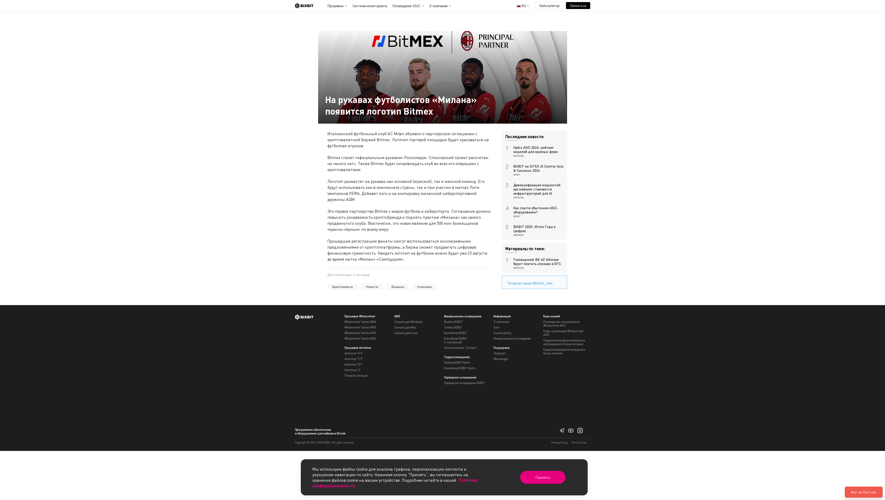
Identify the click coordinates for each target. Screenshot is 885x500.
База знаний (551, 316)
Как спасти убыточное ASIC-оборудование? (535, 210)
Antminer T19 (353, 359)
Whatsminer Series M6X (360, 322)
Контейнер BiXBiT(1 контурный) (455, 340)
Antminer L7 (352, 370)
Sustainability (502, 333)
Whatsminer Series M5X (360, 327)
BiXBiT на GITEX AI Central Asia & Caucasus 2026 (538, 168)
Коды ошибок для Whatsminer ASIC (563, 333)
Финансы (397, 287)
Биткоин (518, 155)
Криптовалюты (342, 287)
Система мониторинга (370, 6)
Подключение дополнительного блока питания (564, 351)
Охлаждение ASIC (406, 6)
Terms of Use (579, 442)
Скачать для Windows (408, 322)
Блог (497, 327)
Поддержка (501, 348)
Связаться (578, 5)
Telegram (500, 353)
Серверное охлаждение (460, 377)
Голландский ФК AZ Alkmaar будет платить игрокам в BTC (537, 261)
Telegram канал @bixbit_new (530, 283)
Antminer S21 (353, 364)
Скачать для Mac (405, 327)
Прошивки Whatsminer (360, 316)
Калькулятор (549, 5)
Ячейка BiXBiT (453, 322)
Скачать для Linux (406, 333)
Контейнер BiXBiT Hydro (459, 368)
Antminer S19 (353, 353)
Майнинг (519, 235)
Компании (424, 287)
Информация (502, 316)
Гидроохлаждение (457, 357)
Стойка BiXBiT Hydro (457, 362)
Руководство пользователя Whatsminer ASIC (561, 323)
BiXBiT (517, 174)
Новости (372, 287)
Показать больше (356, 375)
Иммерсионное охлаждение (462, 316)
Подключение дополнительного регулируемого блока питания (564, 342)
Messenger (501, 359)
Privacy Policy (559, 442)
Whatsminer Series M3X (360, 333)
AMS (397, 316)
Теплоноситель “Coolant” (460, 348)
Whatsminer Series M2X (360, 338)
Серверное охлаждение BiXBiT (464, 383)
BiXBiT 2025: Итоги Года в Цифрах (534, 229)
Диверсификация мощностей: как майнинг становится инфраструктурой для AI (537, 189)
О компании (438, 6)
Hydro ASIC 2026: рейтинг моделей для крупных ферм (535, 149)
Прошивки (335, 6)
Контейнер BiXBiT (455, 333)
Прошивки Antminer (358, 348)
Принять (542, 477)
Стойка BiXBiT (453, 327)
